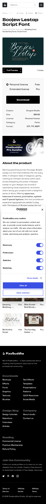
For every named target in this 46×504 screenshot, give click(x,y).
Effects (5, 384)
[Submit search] (35, 5)
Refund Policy (9, 449)
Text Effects (28, 380)
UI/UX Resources (30, 396)
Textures (6, 396)
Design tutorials (9, 414)
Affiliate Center (21, 490)
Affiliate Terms (35, 490)
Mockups (6, 380)
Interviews (7, 422)
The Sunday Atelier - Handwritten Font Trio (30, 331)
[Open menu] (41, 5)
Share (40, 13)
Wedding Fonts (30, 29)
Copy (21, 13)
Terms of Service (6, 490)
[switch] (39, 253)
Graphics (6, 392)
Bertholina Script (7, 330)
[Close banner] (42, 210)
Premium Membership (12, 445)
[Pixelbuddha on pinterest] (8, 476)
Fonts (11, 13)
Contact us (28, 418)
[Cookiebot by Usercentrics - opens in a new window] (19, 209)
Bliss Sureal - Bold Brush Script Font (30, 306)
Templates (27, 384)
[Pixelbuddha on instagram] (17, 476)
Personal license (32, 118)
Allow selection (23, 293)
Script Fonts (22, 31)
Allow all (23, 285)
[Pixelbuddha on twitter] (3, 476)
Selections (7, 418)
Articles (5, 426)
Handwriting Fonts (9, 31)
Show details (32, 278)
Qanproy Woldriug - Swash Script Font (8, 306)
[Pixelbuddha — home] (4, 5)
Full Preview (12, 70)
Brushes (6, 399)
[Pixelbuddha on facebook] (13, 476)
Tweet (30, 13)
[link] (26, 315)
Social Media (29, 399)
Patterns (27, 392)
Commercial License (11, 441)
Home (4, 13)
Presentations (29, 388)
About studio (29, 414)
